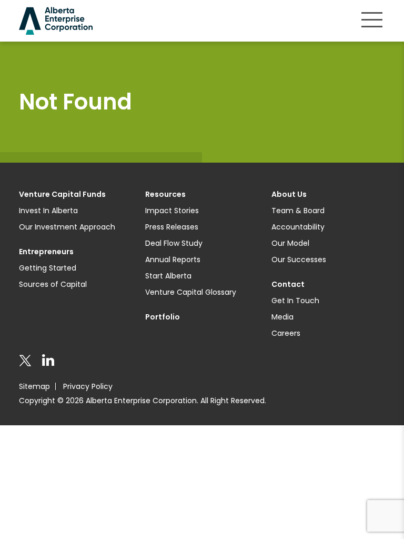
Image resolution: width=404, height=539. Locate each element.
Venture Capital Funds (62, 194)
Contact (288, 284)
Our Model (290, 243)
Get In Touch (295, 300)
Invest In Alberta (48, 210)
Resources (165, 194)
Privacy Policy (88, 386)
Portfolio (162, 317)
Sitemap (34, 386)
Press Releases (171, 227)
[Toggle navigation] (371, 19)
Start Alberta (168, 276)
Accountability (298, 227)
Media (282, 317)
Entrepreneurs (46, 251)
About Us (289, 194)
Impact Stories (172, 210)
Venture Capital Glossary (190, 292)
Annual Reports (172, 259)
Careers (285, 333)
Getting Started (47, 268)
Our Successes (298, 259)
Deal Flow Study (174, 243)
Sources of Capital (53, 284)
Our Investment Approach (67, 227)
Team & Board (298, 210)
